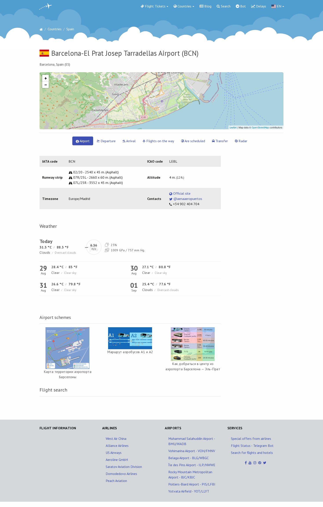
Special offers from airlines (251, 438)
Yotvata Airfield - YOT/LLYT (188, 491)
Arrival (130, 141)
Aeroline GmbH (117, 459)
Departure (108, 141)
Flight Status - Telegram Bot (252, 445)
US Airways (114, 452)
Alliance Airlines (117, 445)
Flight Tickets (154, 6)
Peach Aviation (116, 480)
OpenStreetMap (260, 127)
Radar (242, 141)
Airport (84, 141)
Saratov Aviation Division (124, 466)
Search (225, 6)
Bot (242, 6)
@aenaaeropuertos (187, 198)
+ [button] (45, 78)
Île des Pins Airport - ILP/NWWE (191, 465)
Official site (181, 193)
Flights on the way (159, 141)
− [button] (45, 85)
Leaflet (233, 127)
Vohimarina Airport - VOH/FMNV (191, 451)
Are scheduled (194, 141)
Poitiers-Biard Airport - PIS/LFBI (191, 484)
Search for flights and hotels (252, 452)
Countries (184, 6)
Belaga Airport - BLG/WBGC (188, 458)
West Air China (116, 438)
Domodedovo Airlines (121, 473)
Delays (260, 6)
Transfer (221, 141)
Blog (207, 6)
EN (278, 6)
